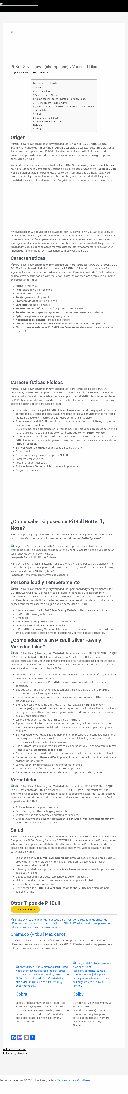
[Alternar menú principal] (124, 6)
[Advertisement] (64, 208)
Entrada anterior (14, 1049)
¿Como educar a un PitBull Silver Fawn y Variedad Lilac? (64, 106)
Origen (38, 87)
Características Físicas (46, 95)
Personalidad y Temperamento (51, 102)
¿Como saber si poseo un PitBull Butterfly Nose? (60, 98)
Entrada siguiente (15, 1053)
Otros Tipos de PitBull (46, 117)
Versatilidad (41, 110)
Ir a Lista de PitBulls (25, 909)
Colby (38, 128)
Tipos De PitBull (21, 72)
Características (42, 91)
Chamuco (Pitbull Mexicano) (49, 121)
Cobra (39, 124)
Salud (38, 114)
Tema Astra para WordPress (73, 1080)
